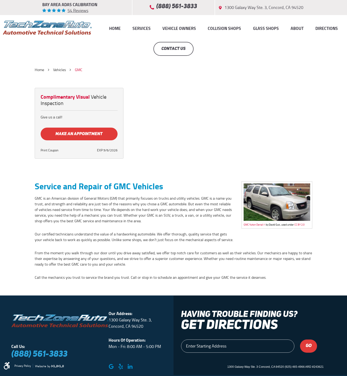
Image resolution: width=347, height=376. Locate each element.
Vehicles (59, 70)
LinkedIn (130, 366)
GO (309, 346)
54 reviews (78, 10)
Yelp (120, 366)
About (297, 28)
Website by (49, 366)
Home (115, 28)
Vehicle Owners (179, 28)
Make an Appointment (79, 134)
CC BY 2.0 (299, 224)
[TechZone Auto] (47, 28)
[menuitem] (115, 28)
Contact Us (173, 49)
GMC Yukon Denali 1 (254, 224)
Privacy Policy (22, 366)
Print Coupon (50, 150)
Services (141, 28)
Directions (326, 28)
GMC (78, 70)
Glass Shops (266, 28)
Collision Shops (224, 28)
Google (111, 366)
